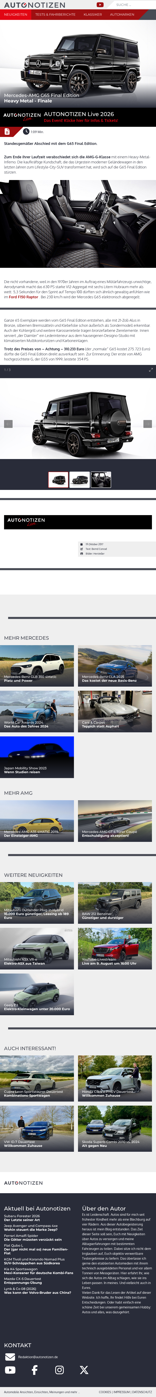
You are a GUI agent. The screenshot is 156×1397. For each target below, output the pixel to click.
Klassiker (93, 14)
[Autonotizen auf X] (84, 1372)
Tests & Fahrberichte (55, 14)
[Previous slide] (8, 424)
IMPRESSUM (122, 1392)
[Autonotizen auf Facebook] (35, 1372)
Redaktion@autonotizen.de (38, 1357)
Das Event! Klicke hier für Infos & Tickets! (81, 120)
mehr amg (18, 793)
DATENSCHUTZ (142, 1392)
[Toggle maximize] (151, 369)
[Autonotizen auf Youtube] (10, 1372)
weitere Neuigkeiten (33, 875)
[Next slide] (147, 424)
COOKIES (105, 1392)
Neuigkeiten (15, 14)
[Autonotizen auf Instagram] (59, 1372)
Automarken (122, 14)
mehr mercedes (26, 638)
